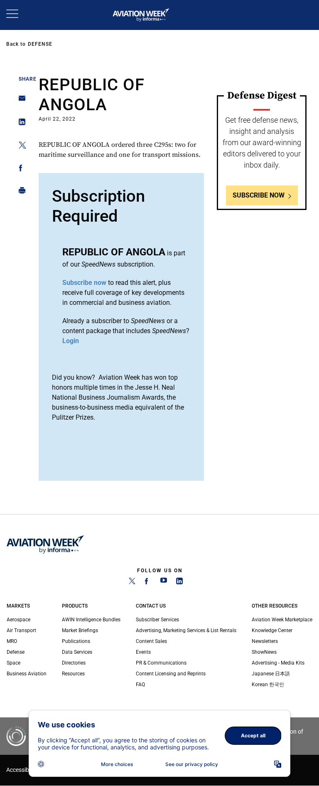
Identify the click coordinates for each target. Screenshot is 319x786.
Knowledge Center (272, 630)
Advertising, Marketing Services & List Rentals (186, 630)
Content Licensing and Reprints (171, 674)
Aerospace (18, 620)
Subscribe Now (259, 195)
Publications (76, 641)
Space (13, 663)
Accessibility (22, 770)
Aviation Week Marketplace (282, 620)
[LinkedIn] (179, 583)
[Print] (20, 192)
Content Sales (151, 641)
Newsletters (265, 641)
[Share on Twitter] (20, 146)
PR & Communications (161, 663)
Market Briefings (80, 630)
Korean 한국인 (268, 684)
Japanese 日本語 (271, 674)
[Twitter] (132, 583)
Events (143, 652)
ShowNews (264, 652)
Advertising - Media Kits (278, 663)
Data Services (77, 652)
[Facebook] (148, 583)
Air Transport (21, 630)
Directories (74, 663)
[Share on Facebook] (20, 169)
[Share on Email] (20, 101)
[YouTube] (163, 583)
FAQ (140, 684)
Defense (40, 44)
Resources (73, 674)
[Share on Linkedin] (20, 124)
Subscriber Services (157, 620)
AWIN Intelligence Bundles (91, 620)
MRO (12, 641)
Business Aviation (27, 674)
